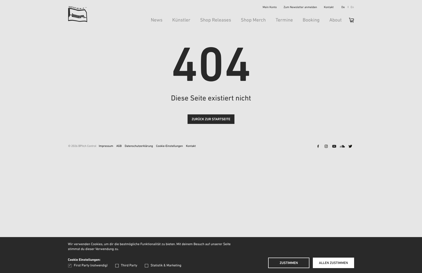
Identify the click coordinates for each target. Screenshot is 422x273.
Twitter (350, 147)
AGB (119, 146)
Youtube (334, 147)
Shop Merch (253, 20)
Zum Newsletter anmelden (300, 7)
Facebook (318, 147)
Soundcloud (342, 147)
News (156, 20)
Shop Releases (215, 20)
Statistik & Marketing (165, 265)
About (335, 20)
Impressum (106, 146)
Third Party (129, 265)
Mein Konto (270, 7)
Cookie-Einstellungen (169, 146)
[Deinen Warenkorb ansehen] (349, 21)
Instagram (326, 147)
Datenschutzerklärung (139, 146)
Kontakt (329, 7)
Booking (311, 20)
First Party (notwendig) (90, 265)
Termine (284, 20)
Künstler (181, 20)
